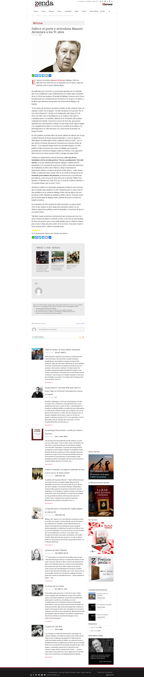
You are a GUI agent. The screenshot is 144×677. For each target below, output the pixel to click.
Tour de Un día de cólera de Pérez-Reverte (72, 266)
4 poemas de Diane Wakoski (56, 550)
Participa (83, 672)
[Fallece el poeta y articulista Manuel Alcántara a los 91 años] (58, 56)
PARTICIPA (95, 1)
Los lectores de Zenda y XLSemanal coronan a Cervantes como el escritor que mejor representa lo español (42, 268)
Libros (59, 11)
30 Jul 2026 (99, 609)
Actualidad (68, 11)
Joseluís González (60, 352)
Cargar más (58, 663)
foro (40, 306)
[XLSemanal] (107, 4)
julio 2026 (94, 631)
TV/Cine (84, 11)
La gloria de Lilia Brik (53, 626)
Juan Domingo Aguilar (61, 553)
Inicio (33, 15)
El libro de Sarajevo (102, 614)
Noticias (44, 15)
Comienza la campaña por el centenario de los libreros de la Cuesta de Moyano (58, 267)
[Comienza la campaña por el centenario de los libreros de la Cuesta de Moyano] (58, 257)
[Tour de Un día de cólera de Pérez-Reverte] (73, 257)
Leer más (48, 382)
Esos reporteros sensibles (104, 604)
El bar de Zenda (101, 598)
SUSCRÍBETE (88, 1)
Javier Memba (59, 629)
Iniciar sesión (80, 323)
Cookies (78, 672)
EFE (40, 35)
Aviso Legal (61, 672)
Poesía (43, 11)
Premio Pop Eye (108, 672)
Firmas (36, 11)
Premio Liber (101, 672)
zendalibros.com (60, 476)
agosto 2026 (94, 627)
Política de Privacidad (70, 672)
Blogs (76, 11)
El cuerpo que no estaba (54, 586)
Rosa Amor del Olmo (61, 589)
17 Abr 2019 (35, 35)
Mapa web (88, 672)
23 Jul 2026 (99, 619)
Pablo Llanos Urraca (61, 436)
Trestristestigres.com (53, 672)
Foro (101, 11)
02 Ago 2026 (100, 600)
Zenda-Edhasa (94, 11)
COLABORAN (81, 1)
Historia (51, 11)
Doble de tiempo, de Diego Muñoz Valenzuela (63, 349)
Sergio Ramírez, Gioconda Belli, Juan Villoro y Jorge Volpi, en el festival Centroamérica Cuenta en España (63, 391)
